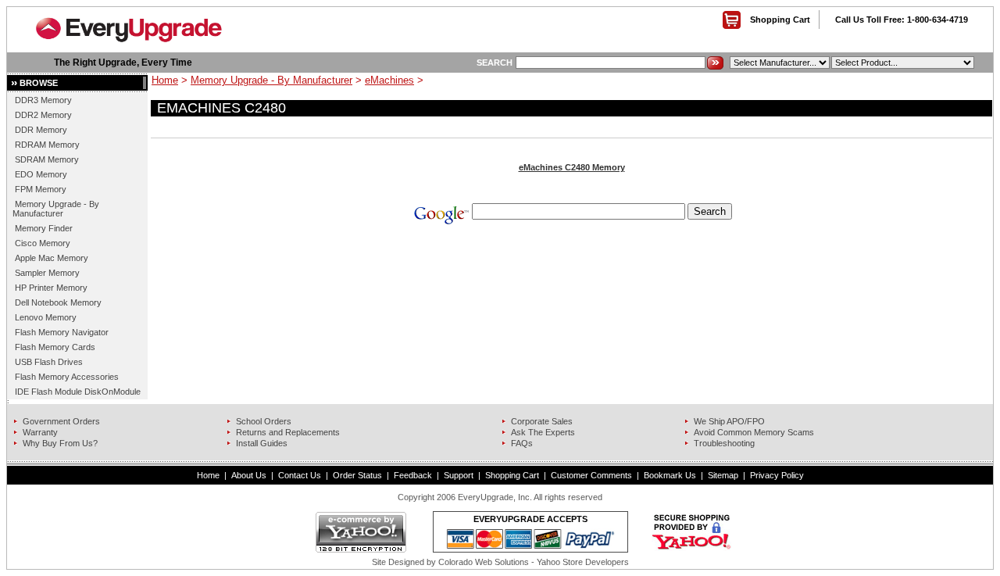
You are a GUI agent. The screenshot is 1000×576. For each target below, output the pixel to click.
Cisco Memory (42, 243)
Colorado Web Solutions (483, 562)
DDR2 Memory (43, 115)
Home (165, 80)
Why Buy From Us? (60, 443)
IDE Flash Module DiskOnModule (78, 391)
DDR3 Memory (43, 100)
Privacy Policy (777, 475)
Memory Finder (44, 228)
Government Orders (61, 421)
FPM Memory (40, 189)
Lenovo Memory (46, 317)
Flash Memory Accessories (67, 376)
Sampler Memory (47, 272)
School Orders (263, 421)
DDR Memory (41, 129)
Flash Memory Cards (55, 347)
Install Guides (262, 443)
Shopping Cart (780, 19)
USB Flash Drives (49, 362)
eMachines (389, 80)
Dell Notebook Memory (58, 302)
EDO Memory (41, 174)
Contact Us (299, 475)
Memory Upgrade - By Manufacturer (55, 208)
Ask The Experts (543, 432)
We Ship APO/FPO (729, 421)
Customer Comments (591, 475)
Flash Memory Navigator (62, 332)
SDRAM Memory (47, 159)
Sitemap (723, 475)
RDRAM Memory (47, 144)
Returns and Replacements (288, 432)
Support (458, 475)
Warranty (40, 432)
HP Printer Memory (51, 287)
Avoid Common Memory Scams (754, 432)
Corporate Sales (542, 421)
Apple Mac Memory (51, 258)
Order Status (357, 475)
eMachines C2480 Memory (572, 167)
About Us (248, 475)
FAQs (522, 443)
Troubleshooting (724, 443)
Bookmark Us (670, 475)
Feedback (413, 475)
